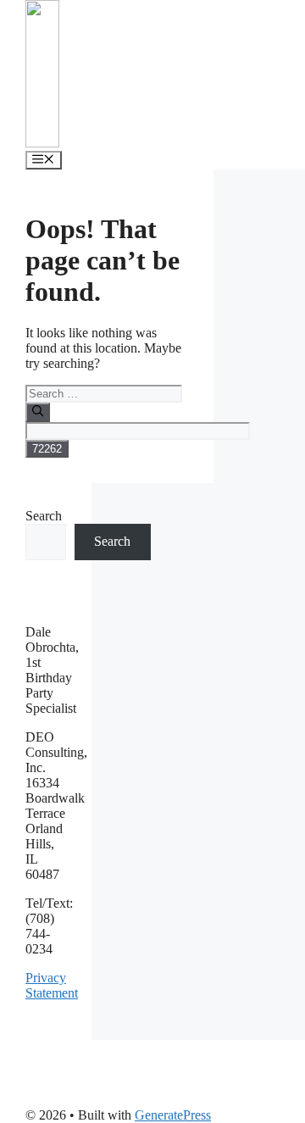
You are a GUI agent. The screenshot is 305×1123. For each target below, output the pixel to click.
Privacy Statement (51, 985)
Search (43, 516)
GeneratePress (173, 1115)
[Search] (37, 412)
